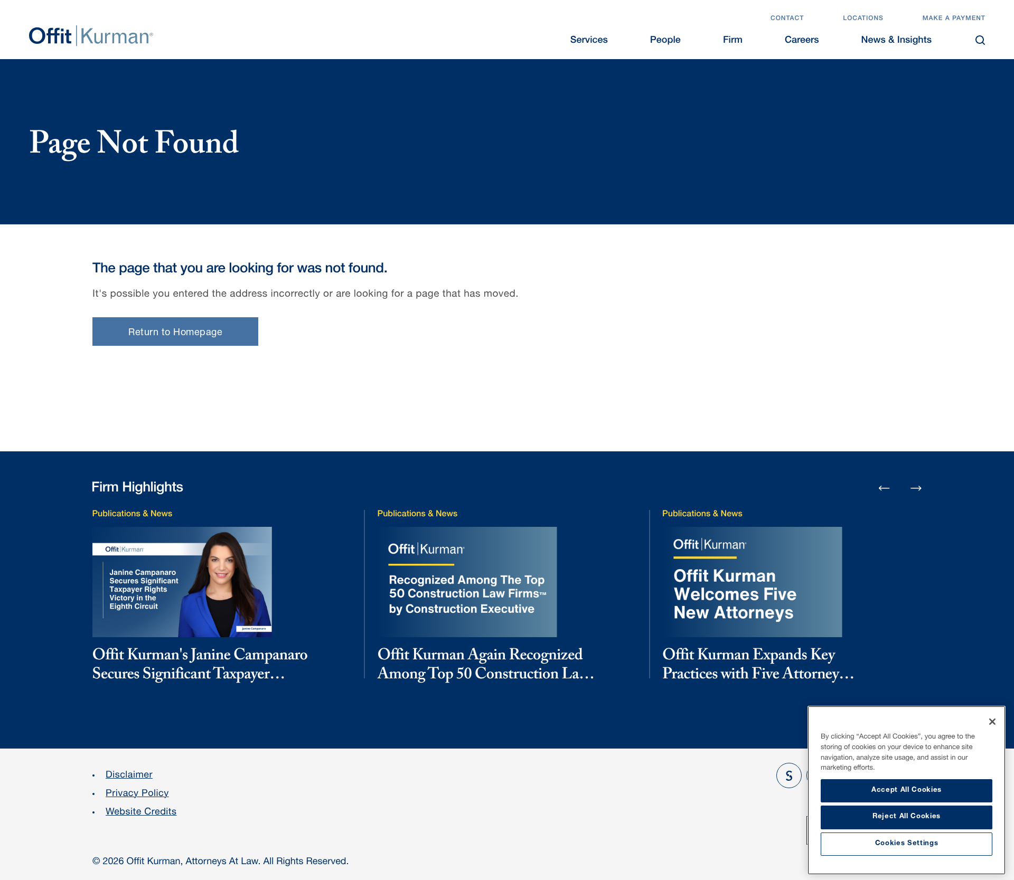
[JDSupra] (789, 775)
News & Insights (896, 41)
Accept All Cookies (906, 790)
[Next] (916, 488)
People (665, 41)
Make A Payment (954, 19)
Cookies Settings (906, 843)
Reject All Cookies (906, 816)
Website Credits (141, 813)
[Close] (992, 721)
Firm (733, 41)
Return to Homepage (175, 333)
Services (589, 41)
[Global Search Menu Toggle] (980, 40)
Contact (787, 19)
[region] (907, 790)
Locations (863, 19)
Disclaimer (129, 776)
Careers (802, 41)
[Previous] (884, 489)
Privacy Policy (137, 794)
